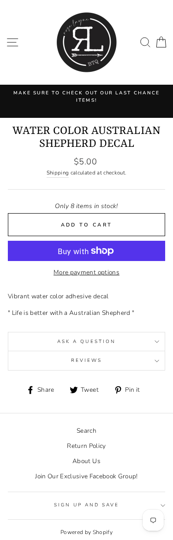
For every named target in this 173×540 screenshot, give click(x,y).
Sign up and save (86, 505)
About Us (86, 461)
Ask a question (86, 341)
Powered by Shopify (86, 532)
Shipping (58, 172)
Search (86, 430)
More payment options (86, 272)
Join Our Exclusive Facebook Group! (86, 476)
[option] (86, 97)
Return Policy (86, 445)
